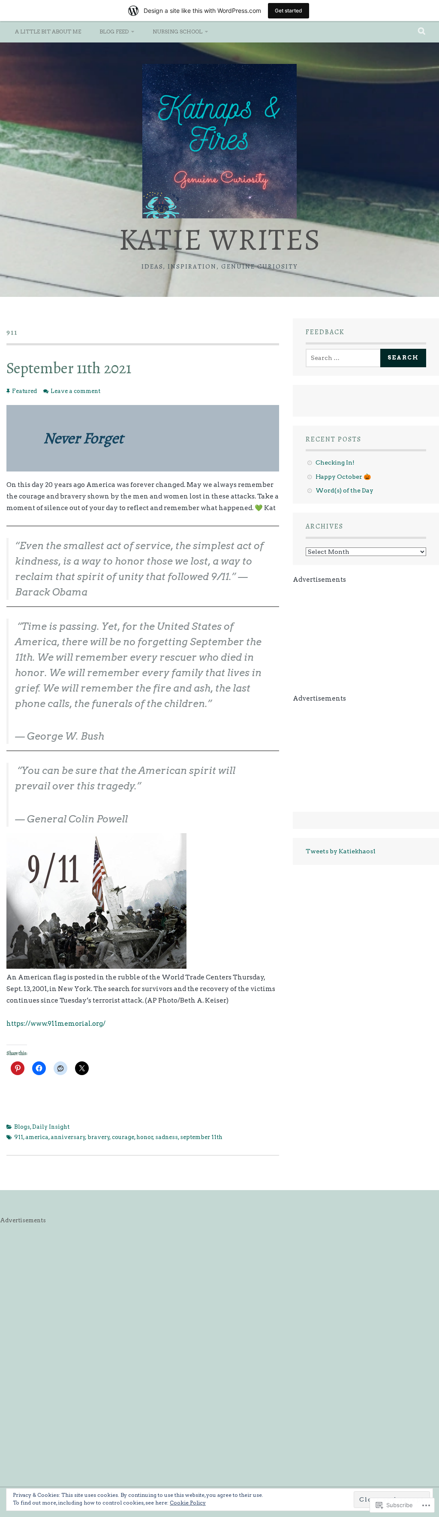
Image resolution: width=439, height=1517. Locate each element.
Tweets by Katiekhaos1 (341, 851)
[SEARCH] (422, 31)
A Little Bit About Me (48, 31)
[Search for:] (345, 357)
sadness (166, 1137)
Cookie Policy (188, 1502)
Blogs (22, 1127)
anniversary (68, 1137)
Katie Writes (220, 239)
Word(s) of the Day (344, 490)
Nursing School (177, 31)
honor (144, 1137)
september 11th (201, 1137)
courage (123, 1137)
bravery (98, 1137)
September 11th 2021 (68, 367)
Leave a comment (75, 391)
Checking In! (335, 462)
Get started (288, 10)
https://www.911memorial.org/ (55, 1023)
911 (18, 1137)
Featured (24, 391)
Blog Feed (114, 31)
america (36, 1137)
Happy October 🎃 (343, 476)
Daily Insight (50, 1127)
